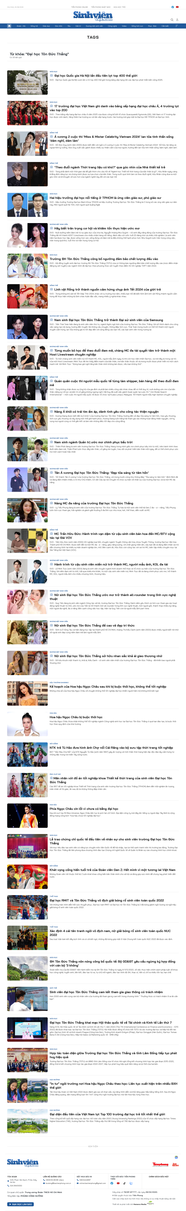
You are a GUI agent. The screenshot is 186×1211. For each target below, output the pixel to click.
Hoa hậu (53, 713)
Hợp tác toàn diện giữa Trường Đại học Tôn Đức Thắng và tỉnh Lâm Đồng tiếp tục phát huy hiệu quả (113, 1055)
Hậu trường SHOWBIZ (59, 682)
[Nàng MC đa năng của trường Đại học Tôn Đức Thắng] (27, 510)
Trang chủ (9, 26)
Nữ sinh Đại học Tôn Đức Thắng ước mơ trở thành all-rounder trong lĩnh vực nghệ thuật (113, 597)
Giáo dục (46, 26)
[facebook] (172, 7)
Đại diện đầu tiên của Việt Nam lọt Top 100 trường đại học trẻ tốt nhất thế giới (107, 1114)
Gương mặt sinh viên (94, 26)
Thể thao (54, 896)
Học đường (55, 1080)
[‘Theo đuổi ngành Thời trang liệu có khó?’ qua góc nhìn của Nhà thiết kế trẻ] (27, 174)
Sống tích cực (137, 26)
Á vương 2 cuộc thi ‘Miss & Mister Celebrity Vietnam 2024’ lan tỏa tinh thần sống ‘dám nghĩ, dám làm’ (111, 138)
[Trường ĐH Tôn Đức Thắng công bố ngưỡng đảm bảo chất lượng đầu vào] (27, 266)
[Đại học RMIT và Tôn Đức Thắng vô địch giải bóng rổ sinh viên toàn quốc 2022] (27, 907)
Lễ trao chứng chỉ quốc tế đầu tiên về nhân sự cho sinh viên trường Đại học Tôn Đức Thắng (112, 841)
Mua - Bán (152, 26)
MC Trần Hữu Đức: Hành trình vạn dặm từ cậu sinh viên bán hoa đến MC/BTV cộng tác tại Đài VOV (112, 536)
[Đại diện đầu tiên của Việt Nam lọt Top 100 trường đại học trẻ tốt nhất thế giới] (27, 1121)
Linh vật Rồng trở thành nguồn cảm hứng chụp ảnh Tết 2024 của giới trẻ (107, 289)
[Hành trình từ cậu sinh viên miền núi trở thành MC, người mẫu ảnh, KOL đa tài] (27, 571)
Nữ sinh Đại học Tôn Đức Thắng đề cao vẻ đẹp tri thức (94, 625)
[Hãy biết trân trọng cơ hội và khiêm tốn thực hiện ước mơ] (27, 235)
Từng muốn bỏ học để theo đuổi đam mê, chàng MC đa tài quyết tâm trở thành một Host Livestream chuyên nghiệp (112, 352)
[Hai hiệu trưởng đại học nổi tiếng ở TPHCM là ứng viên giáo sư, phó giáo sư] (27, 205)
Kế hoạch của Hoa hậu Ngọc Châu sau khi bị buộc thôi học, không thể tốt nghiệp (108, 686)
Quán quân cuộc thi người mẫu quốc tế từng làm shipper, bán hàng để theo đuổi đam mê (114, 383)
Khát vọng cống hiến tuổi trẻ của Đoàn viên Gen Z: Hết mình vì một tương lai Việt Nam (112, 870)
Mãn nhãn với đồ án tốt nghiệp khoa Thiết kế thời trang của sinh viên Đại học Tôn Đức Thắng (111, 780)
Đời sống (54, 744)
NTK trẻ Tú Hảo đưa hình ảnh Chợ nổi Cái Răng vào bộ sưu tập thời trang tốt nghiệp (111, 747)
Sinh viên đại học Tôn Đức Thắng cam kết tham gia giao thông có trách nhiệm (106, 992)
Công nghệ (112, 26)
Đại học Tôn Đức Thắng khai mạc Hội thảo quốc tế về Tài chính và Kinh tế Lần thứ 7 (111, 1022)
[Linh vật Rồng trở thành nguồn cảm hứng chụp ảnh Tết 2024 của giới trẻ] (27, 296)
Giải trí (78, 26)
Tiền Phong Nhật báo (100, 7)
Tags (93, 37)
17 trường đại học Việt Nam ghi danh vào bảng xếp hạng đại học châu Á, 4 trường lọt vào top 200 (114, 108)
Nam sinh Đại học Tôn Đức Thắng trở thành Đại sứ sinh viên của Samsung (108, 320)
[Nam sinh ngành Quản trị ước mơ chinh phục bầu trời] (27, 449)
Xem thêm (177, 26)
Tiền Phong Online (79, 7)
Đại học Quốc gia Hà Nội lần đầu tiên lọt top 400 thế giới (95, 75)
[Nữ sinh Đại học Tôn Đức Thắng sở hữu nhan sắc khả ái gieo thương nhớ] (27, 663)
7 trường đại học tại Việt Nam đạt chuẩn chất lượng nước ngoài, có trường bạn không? (108, 1147)
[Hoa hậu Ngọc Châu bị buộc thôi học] (27, 724)
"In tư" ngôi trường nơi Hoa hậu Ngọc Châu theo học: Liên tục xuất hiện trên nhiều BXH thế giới (113, 1085)
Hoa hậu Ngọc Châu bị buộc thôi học (76, 717)
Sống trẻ (34, 26)
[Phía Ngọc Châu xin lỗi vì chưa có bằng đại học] (27, 815)
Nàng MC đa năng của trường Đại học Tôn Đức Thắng (93, 503)
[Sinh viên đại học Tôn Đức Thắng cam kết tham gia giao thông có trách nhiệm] (27, 999)
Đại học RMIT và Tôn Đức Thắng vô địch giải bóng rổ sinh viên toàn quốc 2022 (107, 900)
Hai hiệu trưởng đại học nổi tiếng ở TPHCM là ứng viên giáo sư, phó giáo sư (105, 198)
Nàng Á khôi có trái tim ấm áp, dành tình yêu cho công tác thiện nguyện (106, 411)
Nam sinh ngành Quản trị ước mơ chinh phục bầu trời (93, 442)
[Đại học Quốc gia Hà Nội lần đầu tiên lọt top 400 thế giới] (27, 82)
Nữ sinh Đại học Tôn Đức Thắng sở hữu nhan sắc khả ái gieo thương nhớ (108, 656)
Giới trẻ (53, 988)
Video (124, 26)
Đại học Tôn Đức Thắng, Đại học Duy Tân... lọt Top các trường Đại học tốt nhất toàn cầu (114, 1175)
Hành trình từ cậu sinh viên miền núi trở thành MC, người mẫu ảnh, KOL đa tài (111, 564)
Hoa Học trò (120, 7)
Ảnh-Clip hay (55, 774)
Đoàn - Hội (21, 26)
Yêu (68, 26)
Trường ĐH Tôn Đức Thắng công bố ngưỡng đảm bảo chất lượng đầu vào (104, 259)
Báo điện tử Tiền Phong (93, 16)
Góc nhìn (58, 26)
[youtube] (177, 7)
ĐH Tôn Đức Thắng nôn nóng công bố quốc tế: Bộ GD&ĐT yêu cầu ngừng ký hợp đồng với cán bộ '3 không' (112, 963)
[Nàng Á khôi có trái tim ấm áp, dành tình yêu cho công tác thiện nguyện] (27, 418)
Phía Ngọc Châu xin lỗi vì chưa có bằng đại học (84, 809)
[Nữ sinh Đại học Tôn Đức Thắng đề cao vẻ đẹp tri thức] (27, 632)
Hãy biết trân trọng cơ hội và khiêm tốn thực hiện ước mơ (97, 228)
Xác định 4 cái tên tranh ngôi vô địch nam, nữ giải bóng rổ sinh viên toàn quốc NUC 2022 (110, 933)
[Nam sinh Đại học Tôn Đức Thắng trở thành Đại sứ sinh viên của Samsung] (27, 327)
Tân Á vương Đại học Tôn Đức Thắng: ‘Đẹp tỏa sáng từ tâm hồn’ (101, 473)
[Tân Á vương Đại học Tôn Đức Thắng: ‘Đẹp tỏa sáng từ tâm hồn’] (27, 479)
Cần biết (165, 26)
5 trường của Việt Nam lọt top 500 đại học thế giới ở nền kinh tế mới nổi (103, 1206)
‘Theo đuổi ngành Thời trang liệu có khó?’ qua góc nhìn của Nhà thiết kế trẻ (109, 167)
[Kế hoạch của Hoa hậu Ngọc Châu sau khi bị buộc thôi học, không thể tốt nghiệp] (27, 693)
